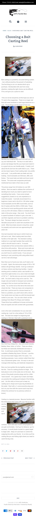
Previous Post (8, 458)
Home (5, 30)
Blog (9, 30)
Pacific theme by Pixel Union (12, 504)
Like (2, 450)
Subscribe (19, 46)
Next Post (29, 458)
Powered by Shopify (26, 504)
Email (22, 450)
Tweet (6, 450)
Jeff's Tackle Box (23, 502)
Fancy (14, 450)
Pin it (10, 450)
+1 (18, 450)
